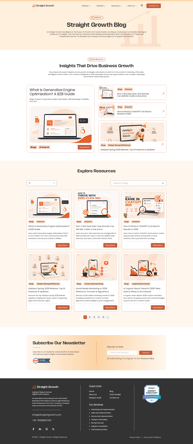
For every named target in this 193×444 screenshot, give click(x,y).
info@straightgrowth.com (46, 414)
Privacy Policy (147, 358)
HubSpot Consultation (99, 426)
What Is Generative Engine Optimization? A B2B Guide (52, 92)
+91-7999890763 (41, 420)
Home (91, 391)
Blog (111, 391)
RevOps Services (97, 423)
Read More (84, 147)
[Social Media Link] (33, 429)
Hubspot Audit (95, 397)
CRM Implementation (99, 429)
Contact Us (154, 5)
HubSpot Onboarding (99, 419)
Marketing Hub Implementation (103, 409)
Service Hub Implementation (102, 416)
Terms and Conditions (152, 437)
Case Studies (115, 394)
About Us (93, 394)
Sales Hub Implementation (101, 413)
